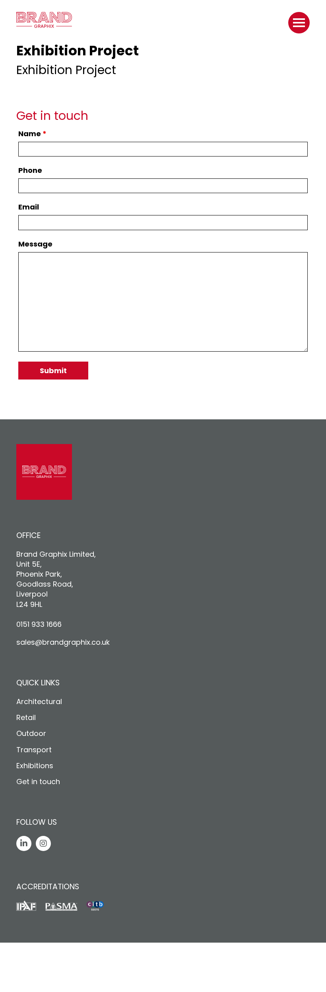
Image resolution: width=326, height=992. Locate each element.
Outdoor (31, 733)
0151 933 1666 (39, 624)
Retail (26, 717)
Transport (34, 750)
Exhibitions (34, 766)
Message (35, 244)
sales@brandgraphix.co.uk (63, 642)
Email (28, 207)
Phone (30, 170)
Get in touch (38, 782)
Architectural (39, 701)
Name (32, 134)
